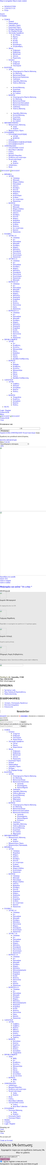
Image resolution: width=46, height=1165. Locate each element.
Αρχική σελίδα (5, 433)
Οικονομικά (17, 66)
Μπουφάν (16, 180)
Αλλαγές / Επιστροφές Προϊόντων (16, 703)
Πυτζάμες (16, 188)
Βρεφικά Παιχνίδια (15, 155)
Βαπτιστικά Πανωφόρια (21, 103)
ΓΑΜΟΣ (11, 140)
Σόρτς (15, 336)
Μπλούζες (16, 249)
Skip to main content (20, 1)
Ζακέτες (15, 186)
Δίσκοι (11, 749)
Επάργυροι (16, 50)
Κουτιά (15, 42)
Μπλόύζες (16, 968)
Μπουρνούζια (17, 349)
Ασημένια (16, 62)
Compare (7, 1122)
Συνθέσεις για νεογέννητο (17, 157)
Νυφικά (11, 762)
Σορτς (15, 307)
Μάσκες (15, 1030)
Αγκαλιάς (20, 784)
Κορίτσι (15, 128)
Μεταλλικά (16, 54)
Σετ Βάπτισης (17, 73)
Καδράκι (16, 364)
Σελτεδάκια (17, 1074)
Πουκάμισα (17, 251)
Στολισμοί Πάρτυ (14, 1118)
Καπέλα (15, 389)
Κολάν (15, 301)
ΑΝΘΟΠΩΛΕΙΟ (16, 433)
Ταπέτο (15, 357)
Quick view (4, 579)
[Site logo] (5, 171)
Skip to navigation (6, 1)
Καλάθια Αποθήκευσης (21, 359)
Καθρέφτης (16, 52)
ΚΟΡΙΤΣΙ (16, 138)
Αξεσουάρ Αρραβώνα (16, 741)
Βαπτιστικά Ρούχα (19, 75)
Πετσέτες (16, 347)
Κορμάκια (16, 299)
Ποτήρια (11, 768)
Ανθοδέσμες (13, 165)
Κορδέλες (16, 399)
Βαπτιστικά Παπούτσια (21, 77)
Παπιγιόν (16, 386)
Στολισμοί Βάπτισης (15, 1110)
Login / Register (9, 1124)
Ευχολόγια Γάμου (15, 761)
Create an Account (6, 1140)
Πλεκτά (15, 190)
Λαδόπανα (16, 79)
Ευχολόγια (16, 89)
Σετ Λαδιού (17, 93)
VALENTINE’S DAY (16, 148)
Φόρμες (15, 193)
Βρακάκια (16, 885)
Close (2, 420)
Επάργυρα (16, 64)
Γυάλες (11, 152)
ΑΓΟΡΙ (15, 136)
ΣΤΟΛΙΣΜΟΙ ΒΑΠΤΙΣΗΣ (18, 134)
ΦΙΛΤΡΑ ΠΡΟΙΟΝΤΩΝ (8, 440)
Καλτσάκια (16, 1041)
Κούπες (11, 153)
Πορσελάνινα (17, 739)
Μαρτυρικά (17, 91)
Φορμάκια (16, 191)
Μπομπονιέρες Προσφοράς (18, 845)
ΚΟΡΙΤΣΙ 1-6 (13, 955)
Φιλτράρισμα (5, 431)
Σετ (14, 239)
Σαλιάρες (16, 1072)
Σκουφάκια (16, 387)
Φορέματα (16, 222)
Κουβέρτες (16, 345)
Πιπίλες (15, 391)
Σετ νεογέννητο (18, 199)
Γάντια (15, 39)
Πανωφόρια (17, 184)
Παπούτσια (16, 201)
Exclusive (20, 820)
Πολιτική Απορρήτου (11, 705)
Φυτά (10, 167)
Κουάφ (15, 41)
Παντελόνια (17, 253)
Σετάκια (15, 197)
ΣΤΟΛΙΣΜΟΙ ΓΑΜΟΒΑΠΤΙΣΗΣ (20, 142)
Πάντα (15, 355)
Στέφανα (11, 732)
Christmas (16, 178)
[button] (7, 577)
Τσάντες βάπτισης (19, 793)
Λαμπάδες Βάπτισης (20, 81)
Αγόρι (15, 127)
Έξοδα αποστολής (10, 694)
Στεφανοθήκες (18, 46)
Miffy (15, 1058)
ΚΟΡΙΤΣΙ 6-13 (14, 987)
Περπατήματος (22, 785)
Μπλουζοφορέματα (19, 970)
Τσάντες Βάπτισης (19, 83)
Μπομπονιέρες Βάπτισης (17, 125)
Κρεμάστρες (17, 44)
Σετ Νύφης (16, 35)
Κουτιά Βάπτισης (19, 87)
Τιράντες (16, 1037)
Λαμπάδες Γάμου (15, 766)
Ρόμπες (15, 37)
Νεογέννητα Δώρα (15, 159)
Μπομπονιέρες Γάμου (16, 130)
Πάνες (15, 351)
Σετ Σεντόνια (17, 1076)
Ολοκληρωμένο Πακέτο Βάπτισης (24, 71)
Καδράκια (16, 353)
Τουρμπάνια (17, 397)
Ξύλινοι (15, 56)
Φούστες (16, 226)
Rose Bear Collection (16, 150)
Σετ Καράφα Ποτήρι (15, 770)
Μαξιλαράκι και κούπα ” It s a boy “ (16, 587)
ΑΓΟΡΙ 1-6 (12, 910)
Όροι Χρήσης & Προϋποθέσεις (15, 692)
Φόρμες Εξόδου (18, 182)
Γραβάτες (16, 384)
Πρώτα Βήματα (22, 787)
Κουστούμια (17, 195)
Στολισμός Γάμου (15, 1116)
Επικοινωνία (8, 707)
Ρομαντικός (17, 58)
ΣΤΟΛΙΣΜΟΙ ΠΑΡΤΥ (16, 144)
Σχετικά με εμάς (9, 690)
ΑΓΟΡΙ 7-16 (13, 933)
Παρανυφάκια (13, 764)
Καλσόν (15, 230)
